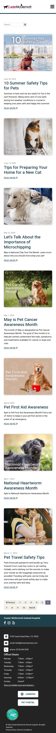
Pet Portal (28, 702)
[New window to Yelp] (14, 623)
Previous (11, 602)
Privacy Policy (11, 730)
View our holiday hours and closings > (19, 685)
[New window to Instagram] (10, 623)
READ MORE (10, 108)
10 (24, 608)
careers (30, 694)
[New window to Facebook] (5, 623)
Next (31, 608)
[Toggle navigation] (52, 6)
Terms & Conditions (24, 730)
